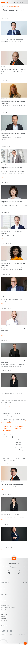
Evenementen (3, 618)
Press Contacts (4, 594)
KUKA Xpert (3, 609)
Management (4, 6)
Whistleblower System (5, 625)
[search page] (12, 2)
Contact (2, 592)
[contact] (14, 2)
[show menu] (25, 2)
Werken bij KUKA (4, 616)
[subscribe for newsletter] (25, 582)
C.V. (2, 44)
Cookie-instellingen (4, 636)
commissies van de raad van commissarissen (11, 406)
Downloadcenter (4, 611)
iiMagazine (3, 623)
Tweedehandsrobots (5, 602)
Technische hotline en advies (6, 591)
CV (2, 141)
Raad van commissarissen (15, 6)
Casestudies (3, 600)
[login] (20, 2)
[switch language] (17, 2)
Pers (2, 622)
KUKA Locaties (4, 620)
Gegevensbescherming (22, 634)
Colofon (15, 634)
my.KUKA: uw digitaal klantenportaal (8, 607)
